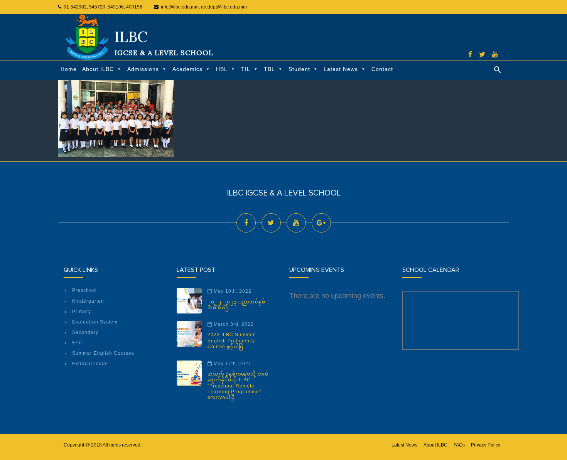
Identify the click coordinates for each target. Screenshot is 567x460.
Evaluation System (95, 322)
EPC (77, 342)
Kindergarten (88, 301)
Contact (382, 69)
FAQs (459, 445)
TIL (245, 69)
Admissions (143, 69)
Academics (187, 69)
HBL (222, 69)
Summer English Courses (103, 353)
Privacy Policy (485, 445)
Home (69, 69)
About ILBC (98, 69)
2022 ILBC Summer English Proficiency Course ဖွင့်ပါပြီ (231, 340)
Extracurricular (90, 363)
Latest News (341, 69)
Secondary (85, 332)
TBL (269, 69)
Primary (81, 311)
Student (299, 69)
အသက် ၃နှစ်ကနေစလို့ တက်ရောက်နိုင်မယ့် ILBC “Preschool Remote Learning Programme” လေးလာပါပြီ (238, 386)
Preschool (84, 290)
